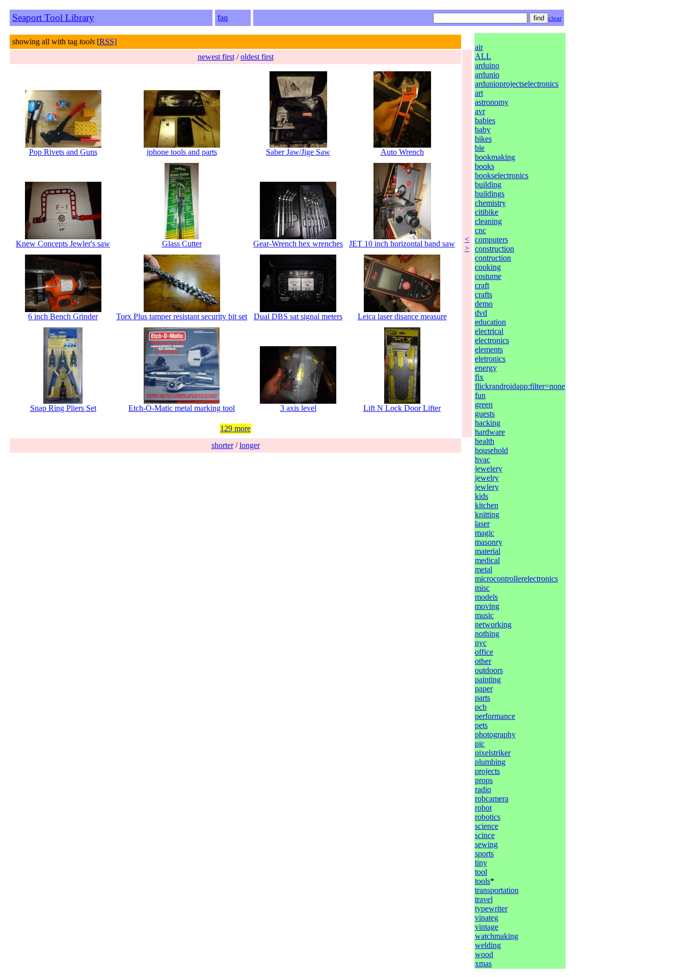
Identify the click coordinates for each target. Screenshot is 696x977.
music (484, 615)
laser (482, 523)
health (484, 441)
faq (223, 17)
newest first (216, 56)
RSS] (108, 41)
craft (482, 285)
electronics (492, 340)
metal (483, 569)
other (483, 661)
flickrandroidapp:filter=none (520, 386)
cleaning (488, 221)
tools (482, 881)
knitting (487, 514)
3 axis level (298, 408)
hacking (487, 422)
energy (486, 368)
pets (481, 725)
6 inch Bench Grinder (63, 316)
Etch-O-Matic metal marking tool (181, 408)
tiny (481, 862)
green (484, 404)
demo (484, 303)
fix (479, 377)
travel (484, 899)
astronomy (491, 102)
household (491, 450)
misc (482, 587)
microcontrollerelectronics (516, 578)
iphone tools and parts (182, 152)
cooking (488, 267)
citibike (486, 212)
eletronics (490, 358)
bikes (483, 138)
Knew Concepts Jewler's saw (63, 243)
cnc (480, 230)
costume (488, 276)
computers (491, 239)
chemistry (490, 203)
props (484, 780)
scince (485, 835)
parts (482, 697)
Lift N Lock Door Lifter (402, 408)
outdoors (489, 670)
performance (495, 716)
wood (484, 954)
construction (494, 248)
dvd (481, 313)
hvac (482, 459)
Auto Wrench (402, 152)
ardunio (487, 74)
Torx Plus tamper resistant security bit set (181, 316)
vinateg (486, 917)
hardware (490, 432)
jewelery (488, 468)
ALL (483, 56)
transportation (497, 890)
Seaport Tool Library (53, 17)
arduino (487, 65)
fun (480, 395)
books (484, 166)
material (487, 551)
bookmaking (495, 157)
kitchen (486, 505)
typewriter (491, 908)
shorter (222, 445)
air (479, 47)
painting (488, 679)
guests (485, 413)
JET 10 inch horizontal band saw (402, 243)
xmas (483, 963)
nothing (487, 633)
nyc (481, 642)
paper (484, 688)
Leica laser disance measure (402, 316)
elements (489, 349)
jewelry (487, 477)
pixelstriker (493, 752)
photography (495, 734)
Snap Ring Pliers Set (63, 408)
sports (484, 853)
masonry (488, 542)
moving (487, 606)
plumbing (490, 762)
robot (483, 807)
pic (480, 743)
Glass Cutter (182, 243)
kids (481, 496)
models (486, 597)
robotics (487, 817)
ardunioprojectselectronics (516, 83)
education (490, 322)
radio (483, 789)
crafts (483, 294)
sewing (486, 844)
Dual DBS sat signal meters (298, 316)
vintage (486, 927)
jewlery (487, 487)
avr (480, 111)
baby (483, 129)
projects (487, 771)
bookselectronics (501, 175)
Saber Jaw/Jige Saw (298, 152)
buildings (489, 193)
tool (481, 872)
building (488, 184)
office (484, 652)
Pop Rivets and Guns (63, 152)
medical (487, 560)
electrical (489, 331)
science (486, 826)
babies (485, 120)
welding (488, 945)
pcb (481, 707)
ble (480, 148)
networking (493, 624)
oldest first (257, 56)
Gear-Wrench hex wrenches (298, 243)
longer (249, 445)
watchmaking (496, 936)
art (479, 93)
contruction (493, 258)
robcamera (491, 798)
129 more (235, 428)
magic (484, 532)
